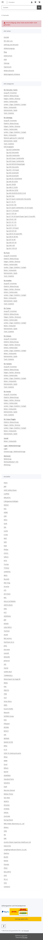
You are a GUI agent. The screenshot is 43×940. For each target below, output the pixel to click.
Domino (6, 853)
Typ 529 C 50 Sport (12, 228)
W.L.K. (6, 879)
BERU (5, 575)
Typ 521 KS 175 (11, 225)
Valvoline (7, 783)
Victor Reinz (8, 701)
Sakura (6, 557)
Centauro (7, 887)
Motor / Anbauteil (10, 326)
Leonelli (6, 653)
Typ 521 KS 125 (11, 222)
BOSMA (6, 727)
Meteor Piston (8, 794)
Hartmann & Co (9, 642)
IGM (5, 516)
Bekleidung (7, 459)
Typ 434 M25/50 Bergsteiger (15, 164)
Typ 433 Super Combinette (15, 161)
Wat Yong (7, 583)
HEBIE (6, 512)
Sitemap (6, 63)
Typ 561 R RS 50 (11, 248)
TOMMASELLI (8, 675)
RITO (5, 560)
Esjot (5, 786)
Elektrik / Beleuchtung (11, 96)
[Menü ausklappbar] (3, 1)
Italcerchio (7, 846)
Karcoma (7, 649)
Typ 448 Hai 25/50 (12, 190)
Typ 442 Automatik (12, 173)
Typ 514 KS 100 (11, 205)
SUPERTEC (7, 572)
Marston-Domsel (9, 790)
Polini (6, 483)
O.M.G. (6, 553)
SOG (5, 883)
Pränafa (6, 864)
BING (5, 746)
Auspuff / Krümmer (10, 93)
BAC (5, 598)
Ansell (6, 635)
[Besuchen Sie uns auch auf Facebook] (4, 926)
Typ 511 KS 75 (11, 202)
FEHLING (7, 805)
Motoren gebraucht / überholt (14, 138)
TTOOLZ (6, 568)
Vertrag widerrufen (21, 919)
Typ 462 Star (10, 196)
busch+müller (8, 709)
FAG (5, 686)
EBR (5, 838)
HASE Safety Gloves (10, 490)
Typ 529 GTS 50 (11, 231)
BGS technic (8, 638)
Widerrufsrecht (9, 70)
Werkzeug (7, 465)
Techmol (7, 631)
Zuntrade (7, 816)
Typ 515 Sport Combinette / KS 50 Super (19, 208)
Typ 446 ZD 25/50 (12, 181)
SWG (5, 831)
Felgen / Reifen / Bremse (12, 99)
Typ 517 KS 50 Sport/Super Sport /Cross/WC (20, 216)
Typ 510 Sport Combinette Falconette (18, 199)
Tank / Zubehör (9, 113)
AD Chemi (7, 594)
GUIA (5, 523)
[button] (32, 2)
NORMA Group (9, 716)
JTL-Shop (24, 937)
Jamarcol (7, 661)
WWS (5, 705)
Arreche (6, 586)
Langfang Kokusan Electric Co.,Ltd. (15, 849)
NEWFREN (7, 775)
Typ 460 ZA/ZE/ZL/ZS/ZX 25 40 (16, 193)
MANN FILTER (8, 742)
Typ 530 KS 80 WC (12, 237)
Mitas (6, 757)
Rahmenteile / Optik (10, 110)
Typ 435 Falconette (12, 167)
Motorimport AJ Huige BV (12, 679)
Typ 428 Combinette (13, 155)
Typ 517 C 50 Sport (12, 210)
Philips (6, 549)
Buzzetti (6, 579)
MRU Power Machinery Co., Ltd (14, 824)
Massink (6, 712)
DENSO (6, 505)
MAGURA (7, 657)
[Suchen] (39, 7)
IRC (5, 835)
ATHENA (6, 809)
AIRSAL (6, 812)
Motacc (6, 827)
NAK (5, 542)
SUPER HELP (8, 672)
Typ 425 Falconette (12, 152)
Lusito (6, 531)
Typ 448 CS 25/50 (12, 187)
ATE (5, 590)
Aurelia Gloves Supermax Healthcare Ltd (17, 842)
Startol (6, 668)
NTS (5, 612)
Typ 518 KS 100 (11, 219)
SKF (5, 664)
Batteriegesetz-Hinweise (12, 74)
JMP (5, 486)
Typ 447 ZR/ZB (11, 184)
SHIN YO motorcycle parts (12, 753)
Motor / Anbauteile (10, 107)
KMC (5, 609)
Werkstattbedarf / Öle (11, 462)
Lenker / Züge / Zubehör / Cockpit (15, 104)
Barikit (6, 857)
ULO (5, 698)
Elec (5, 509)
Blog (5, 52)
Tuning (6, 564)
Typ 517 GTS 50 (11, 213)
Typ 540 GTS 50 (11, 242)
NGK (5, 546)
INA (5, 527)
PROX (5, 868)
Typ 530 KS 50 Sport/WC (14, 234)
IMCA (5, 520)
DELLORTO (7, 872)
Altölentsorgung (9, 48)
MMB (5, 761)
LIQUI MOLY (8, 627)
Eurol (5, 764)
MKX (5, 538)
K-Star (6, 535)
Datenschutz (8, 56)
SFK (5, 735)
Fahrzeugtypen (9, 147)
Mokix (6, 683)
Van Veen (7, 798)
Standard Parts (9, 779)
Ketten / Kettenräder (11, 101)
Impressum (7, 67)
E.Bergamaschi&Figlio (11, 501)
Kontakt (6, 37)
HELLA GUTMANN (10, 601)
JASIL (5, 646)
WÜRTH (6, 801)
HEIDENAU (7, 616)
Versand (26, 930)
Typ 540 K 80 (10, 245)
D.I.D (5, 749)
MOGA (6, 861)
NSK (5, 720)
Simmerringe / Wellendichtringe (14, 451)
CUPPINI (6, 494)
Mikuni (6, 768)
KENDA (6, 623)
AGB (5, 59)
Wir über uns (8, 41)
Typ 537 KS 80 (11, 240)
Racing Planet (8, 820)
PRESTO (6, 690)
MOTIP (6, 772)
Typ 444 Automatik (12, 176)
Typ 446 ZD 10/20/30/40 (14, 179)
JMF (5, 620)
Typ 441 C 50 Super (12, 170)
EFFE (5, 875)
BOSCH (6, 731)
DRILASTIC (7, 497)
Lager (6, 449)
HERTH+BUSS (8, 605)
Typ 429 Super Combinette (15, 158)
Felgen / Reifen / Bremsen (12, 317)
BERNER (6, 738)
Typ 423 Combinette (13, 150)
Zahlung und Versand (11, 45)
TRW (5, 694)
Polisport (7, 724)
